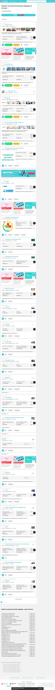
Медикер (7, 472)
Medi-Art (7, 307)
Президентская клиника (11, 256)
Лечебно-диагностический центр (14, 417)
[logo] (4, 1)
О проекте (23, 681)
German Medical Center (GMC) (13, 122)
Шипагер (7, 377)
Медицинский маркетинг (31, 683)
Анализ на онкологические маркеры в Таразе (11, 671)
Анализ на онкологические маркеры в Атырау (11, 667)
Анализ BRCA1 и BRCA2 (6, 11)
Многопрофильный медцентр (13, 562)
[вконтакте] (10, 686)
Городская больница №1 (12, 217)
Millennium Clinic (9, 288)
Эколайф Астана (9, 360)
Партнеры (23, 686)
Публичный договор (31, 684)
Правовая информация (22, 684)
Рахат (6, 98)
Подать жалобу (28, 686)
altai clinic (7, 64)
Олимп (7, 181)
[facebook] (8, 686)
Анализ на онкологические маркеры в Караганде (12, 668)
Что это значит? (15, 689)
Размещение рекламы (22, 683)
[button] (4, 19)
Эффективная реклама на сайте (8, 177)
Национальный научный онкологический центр (17, 544)
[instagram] (7, 686)
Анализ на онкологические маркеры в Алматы (11, 664)
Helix (6, 490)
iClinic (6, 527)
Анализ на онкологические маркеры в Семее (11, 669)
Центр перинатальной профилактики (15, 507)
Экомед (7, 324)
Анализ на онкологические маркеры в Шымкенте (12, 665)
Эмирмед (7, 24)
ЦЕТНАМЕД (8, 397)
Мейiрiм (7, 580)
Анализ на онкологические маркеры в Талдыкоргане (12, 670)
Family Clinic (8, 341)
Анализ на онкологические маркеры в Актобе (11, 666)
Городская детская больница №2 (14, 148)
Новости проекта (29, 681)
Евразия (4, 439)
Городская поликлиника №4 (13, 239)
